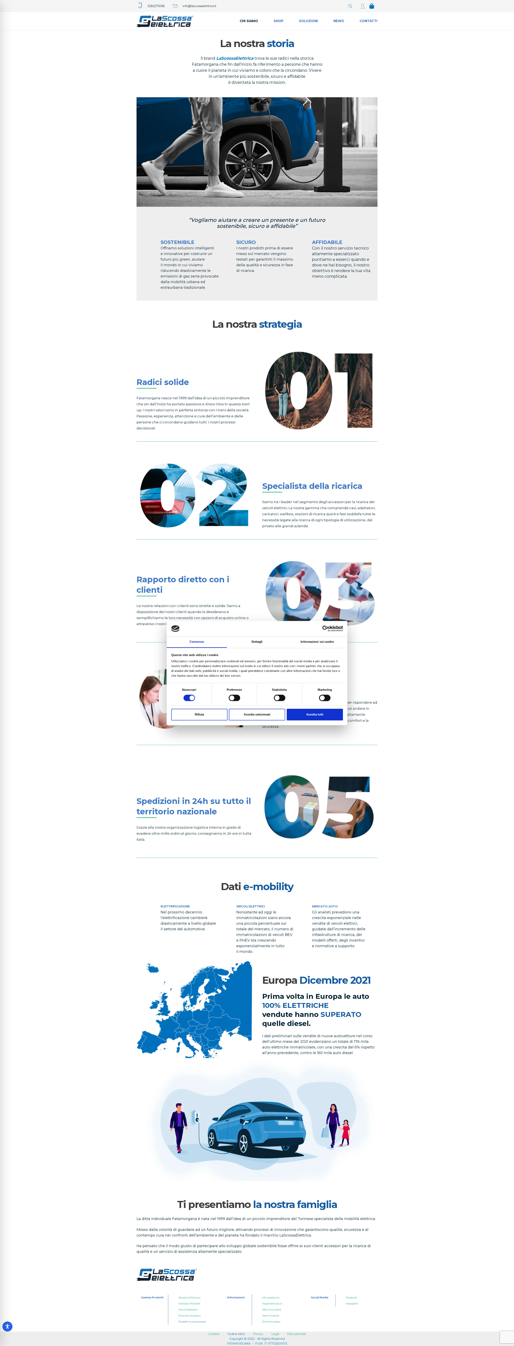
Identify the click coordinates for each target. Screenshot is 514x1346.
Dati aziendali (296, 1334)
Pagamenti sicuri (272, 1303)
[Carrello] (371, 6)
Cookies (213, 1334)
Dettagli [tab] (257, 642)
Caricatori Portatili (189, 1303)
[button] (350, 6)
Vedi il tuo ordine (271, 1309)
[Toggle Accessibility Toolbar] (7, 1326)
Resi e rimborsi (270, 1315)
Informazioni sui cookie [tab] (317, 642)
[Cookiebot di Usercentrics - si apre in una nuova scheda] (325, 628)
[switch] (234, 698)
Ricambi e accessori (189, 1315)
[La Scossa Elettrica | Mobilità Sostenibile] (362, 6)
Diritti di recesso (271, 1321)
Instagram (352, 1303)
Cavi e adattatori (188, 1309)
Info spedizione (270, 1297)
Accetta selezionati (257, 714)
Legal (275, 1334)
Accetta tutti (314, 714)
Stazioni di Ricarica (189, 1297)
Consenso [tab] (197, 642)
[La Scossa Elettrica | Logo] (165, 21)
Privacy (258, 1334)
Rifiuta (199, 714)
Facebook (351, 1297)
